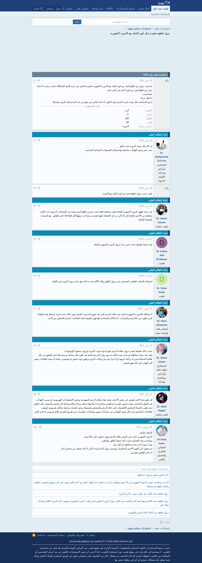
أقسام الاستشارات (125, 8)
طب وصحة (97, 8)
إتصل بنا (91, 535)
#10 (35, 427)
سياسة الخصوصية (56, 535)
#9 (34, 394)
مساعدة (41, 535)
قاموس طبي (82, 8)
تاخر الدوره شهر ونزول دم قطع (153, 475)
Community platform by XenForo (101, 541)
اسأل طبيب (144, 8)
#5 (34, 239)
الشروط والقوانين (76, 535)
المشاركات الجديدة (160, 14)
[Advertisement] (101, 54)
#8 (34, 345)
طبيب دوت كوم (160, 8)
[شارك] (39, 80)
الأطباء (109, 8)
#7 (34, 308)
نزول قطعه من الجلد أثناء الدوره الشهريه (148, 512)
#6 (34, 275)
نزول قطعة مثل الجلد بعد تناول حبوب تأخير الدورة (144, 493)
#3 (34, 188)
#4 (34, 206)
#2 (34, 140)
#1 (34, 80)
